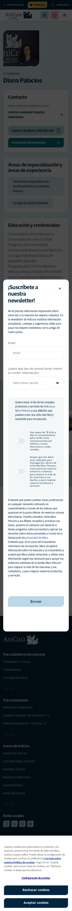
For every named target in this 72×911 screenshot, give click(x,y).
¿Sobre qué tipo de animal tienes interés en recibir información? (35, 371)
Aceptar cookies (36, 902)
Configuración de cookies (36, 878)
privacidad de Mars (37, 538)
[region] (36, 873)
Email (11, 343)
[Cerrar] (60, 288)
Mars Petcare (23, 410)
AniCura (48, 406)
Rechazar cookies (36, 890)
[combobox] (36, 382)
